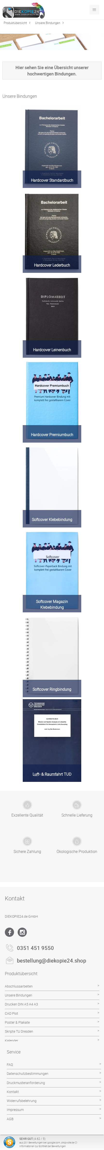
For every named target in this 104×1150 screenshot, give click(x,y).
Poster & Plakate (17, 1022)
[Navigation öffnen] (94, 10)
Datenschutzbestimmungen (27, 1073)
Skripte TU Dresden (19, 1031)
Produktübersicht (15, 23)
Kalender (11, 1040)
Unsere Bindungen (47, 23)
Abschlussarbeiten (19, 986)
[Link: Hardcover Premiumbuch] (52, 401)
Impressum (15, 1109)
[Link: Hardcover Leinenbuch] (52, 316)
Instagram (22, 932)
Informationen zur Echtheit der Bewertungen (42, 1146)
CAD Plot (11, 1013)
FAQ (10, 1064)
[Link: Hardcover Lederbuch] (52, 231)
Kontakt (13, 1091)
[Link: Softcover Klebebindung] (52, 486)
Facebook (9, 932)
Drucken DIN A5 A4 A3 (21, 1004)
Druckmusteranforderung (26, 1082)
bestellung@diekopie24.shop (51, 960)
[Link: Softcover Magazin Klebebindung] (52, 570)
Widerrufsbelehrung (22, 1100)
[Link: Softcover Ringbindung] (52, 655)
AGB (10, 1119)
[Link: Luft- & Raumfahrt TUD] (52, 740)
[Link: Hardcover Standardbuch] (52, 146)
